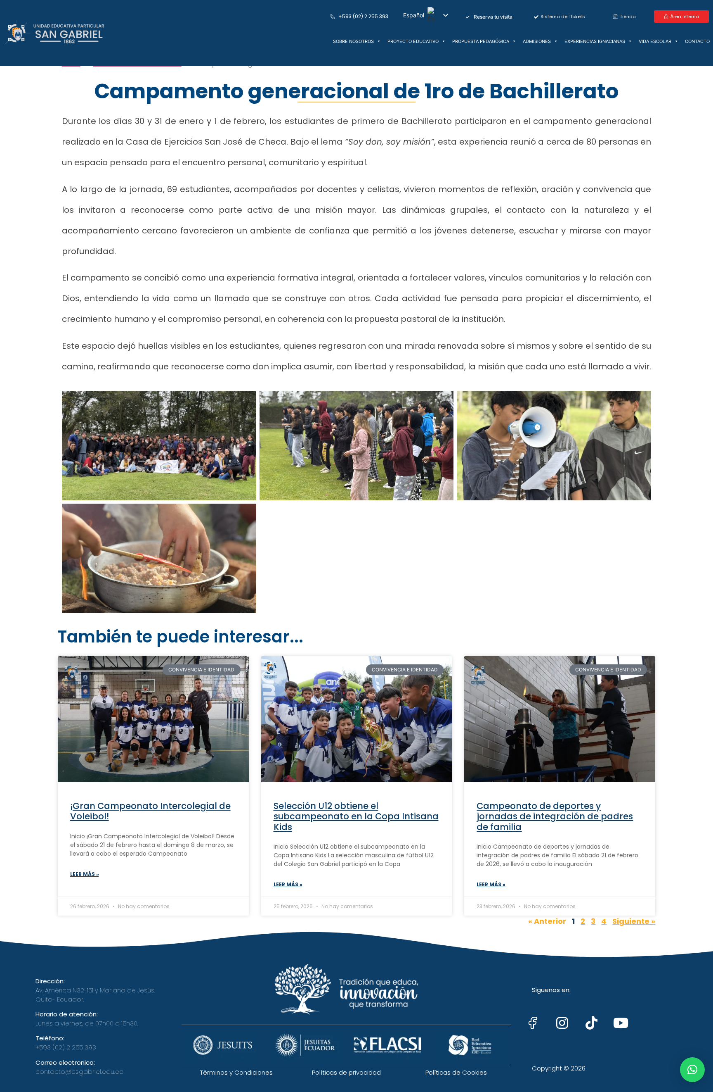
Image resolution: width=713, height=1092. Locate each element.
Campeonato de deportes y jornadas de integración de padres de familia (555, 816)
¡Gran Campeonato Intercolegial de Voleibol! (150, 811)
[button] (692, 1069)
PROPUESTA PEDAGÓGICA (480, 41)
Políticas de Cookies (456, 1072)
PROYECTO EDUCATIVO (413, 41)
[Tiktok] (591, 1022)
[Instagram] (562, 1022)
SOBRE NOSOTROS (353, 41)
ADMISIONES (537, 41)
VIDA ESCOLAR (655, 41)
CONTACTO (697, 41)
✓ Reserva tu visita (488, 17)
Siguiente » (633, 921)
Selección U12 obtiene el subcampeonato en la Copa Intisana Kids (356, 816)
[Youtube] (621, 1022)
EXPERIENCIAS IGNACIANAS (594, 41)
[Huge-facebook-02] (533, 1022)
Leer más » (84, 874)
